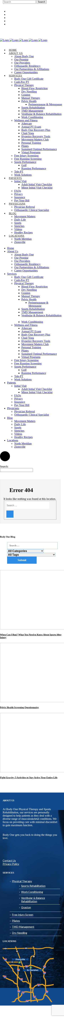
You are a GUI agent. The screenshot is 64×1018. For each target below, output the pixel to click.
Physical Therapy (22, 881)
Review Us (12, 21)
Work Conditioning (32, 891)
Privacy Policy (11, 864)
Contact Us (9, 860)
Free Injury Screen (22, 914)
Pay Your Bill (14, 24)
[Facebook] (42, 31)
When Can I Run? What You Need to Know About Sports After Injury (31, 636)
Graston (26, 907)
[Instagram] (48, 31)
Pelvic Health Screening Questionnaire (19, 707)
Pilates (16, 920)
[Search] (10, 514)
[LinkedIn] (53, 31)
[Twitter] (58, 31)
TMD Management (23, 926)
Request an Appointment (19, 18)
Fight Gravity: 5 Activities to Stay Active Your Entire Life (28, 777)
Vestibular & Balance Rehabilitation (33, 899)
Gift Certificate (14, 14)
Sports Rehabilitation (33, 885)
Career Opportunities (18, 11)
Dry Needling (19, 932)
